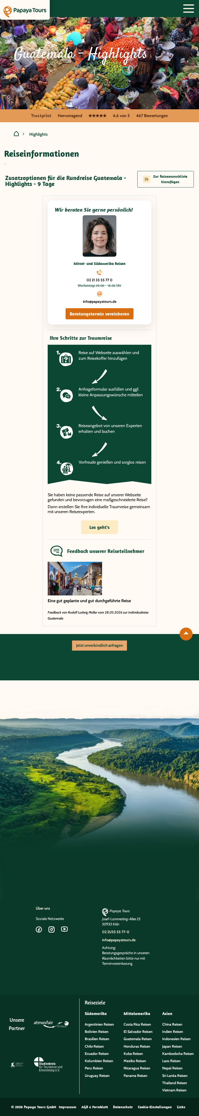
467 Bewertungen (152, 115)
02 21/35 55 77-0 (115, 932)
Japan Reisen (172, 1046)
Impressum (67, 1107)
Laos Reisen (171, 1061)
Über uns (43, 908)
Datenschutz (123, 1107)
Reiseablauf (104, 660)
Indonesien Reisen (176, 1038)
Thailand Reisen (174, 1083)
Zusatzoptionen (104, 672)
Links (181, 1107)
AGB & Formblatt (94, 1107)
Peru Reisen (94, 1068)
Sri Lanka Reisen (175, 1075)
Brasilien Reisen (97, 1038)
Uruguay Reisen (97, 1075)
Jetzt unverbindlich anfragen (99, 645)
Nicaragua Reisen (137, 1068)
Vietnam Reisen (174, 1090)
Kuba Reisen (133, 1053)
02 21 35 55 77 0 (99, 280)
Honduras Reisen (137, 1046)
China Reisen (172, 1024)
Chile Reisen (94, 1046)
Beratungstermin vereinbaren (99, 314)
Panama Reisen (135, 1075)
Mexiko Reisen (135, 1061)
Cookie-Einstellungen (155, 1107)
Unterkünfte (104, 666)
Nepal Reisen (172, 1068)
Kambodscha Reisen (178, 1053)
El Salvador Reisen (138, 1031)
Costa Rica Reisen (137, 1024)
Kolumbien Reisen (99, 1061)
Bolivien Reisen (97, 1031)
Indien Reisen (172, 1031)
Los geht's (99, 527)
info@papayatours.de (99, 301)
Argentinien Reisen (99, 1024)
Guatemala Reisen (138, 1038)
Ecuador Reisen (97, 1053)
